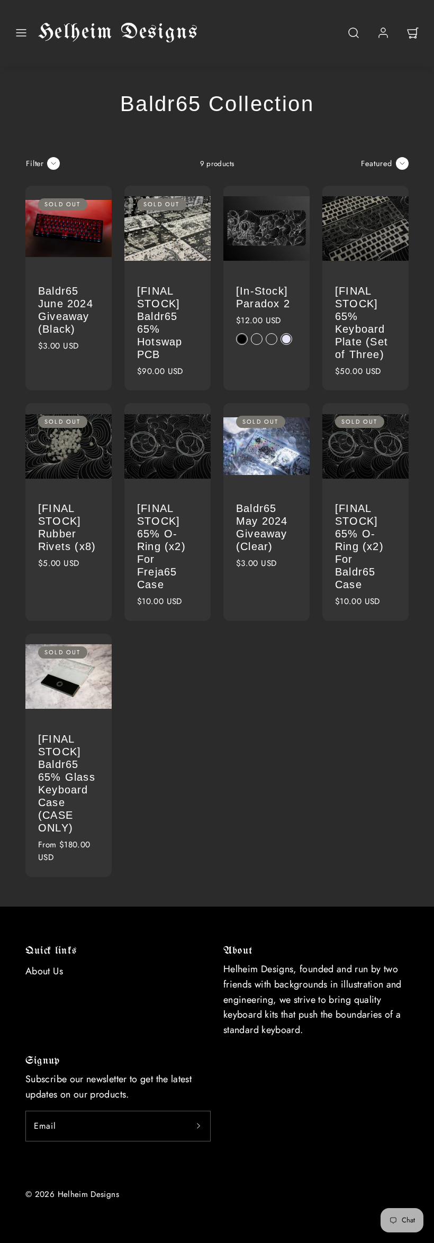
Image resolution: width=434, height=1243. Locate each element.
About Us (44, 971)
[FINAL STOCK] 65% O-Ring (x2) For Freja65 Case (161, 546)
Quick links (51, 950)
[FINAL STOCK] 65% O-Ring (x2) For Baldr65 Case (359, 546)
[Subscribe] (198, 1126)
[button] (21, 32)
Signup (42, 1060)
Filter (35, 163)
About (237, 950)
